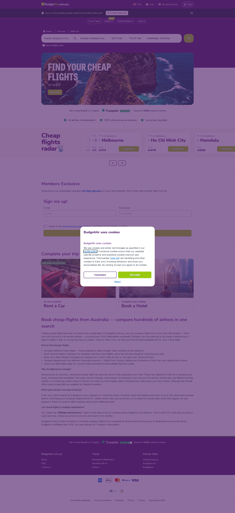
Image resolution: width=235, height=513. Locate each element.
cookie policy (90, 251)
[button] (117, 281)
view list (115, 258)
